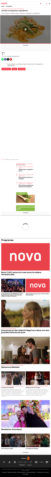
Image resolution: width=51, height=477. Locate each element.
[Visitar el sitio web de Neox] (15, 462)
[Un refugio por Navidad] (38, 440)
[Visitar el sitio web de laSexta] (9, 462)
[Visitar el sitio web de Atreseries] (31, 462)
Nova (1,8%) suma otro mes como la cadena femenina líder (21, 273)
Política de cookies (21, 472)
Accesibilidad (25, 474)
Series (2, 6)
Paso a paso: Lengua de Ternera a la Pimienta (26, 183)
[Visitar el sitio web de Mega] (25, 462)
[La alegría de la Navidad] (13, 378)
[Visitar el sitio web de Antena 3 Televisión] (4, 462)
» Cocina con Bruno (14, 159)
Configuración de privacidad (43, 472)
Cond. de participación (31, 472)
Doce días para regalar (7, 448)
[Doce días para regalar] (13, 440)
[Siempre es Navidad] (25, 350)
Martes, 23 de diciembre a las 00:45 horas (12, 386)
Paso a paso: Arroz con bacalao (26, 175)
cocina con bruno (6, 69)
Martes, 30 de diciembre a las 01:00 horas (12, 365)
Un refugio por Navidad (32, 448)
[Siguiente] (50, 0)
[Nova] (6, 3)
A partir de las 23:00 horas (8, 328)
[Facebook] (2, 54)
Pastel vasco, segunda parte (26, 167)
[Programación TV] (43, 3)
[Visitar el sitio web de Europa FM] (41, 462)
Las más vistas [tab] (20, 164)
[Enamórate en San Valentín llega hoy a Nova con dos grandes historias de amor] (25, 313)
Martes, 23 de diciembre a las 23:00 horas (37, 386)
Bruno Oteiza (22, 69)
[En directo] (40, 3)
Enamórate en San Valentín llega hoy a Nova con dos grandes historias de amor (25, 331)
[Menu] (49, 3)
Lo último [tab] (29, 164)
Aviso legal (4, 472)
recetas (14, 69)
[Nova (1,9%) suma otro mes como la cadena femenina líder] (38, 286)
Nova (2, 159)
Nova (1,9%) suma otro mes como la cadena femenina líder (37, 294)
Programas (9, 6)
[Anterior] (1, 0)
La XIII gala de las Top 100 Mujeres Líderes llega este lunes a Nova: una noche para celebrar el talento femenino (12, 295)
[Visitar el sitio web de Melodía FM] (47, 462)
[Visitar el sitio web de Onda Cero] (36, 462)
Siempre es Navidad (10, 367)
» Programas (7, 159)
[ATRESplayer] (46, 3)
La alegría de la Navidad (7, 387)
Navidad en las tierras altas (33, 387)
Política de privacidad (11, 472)
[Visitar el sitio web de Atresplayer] (22, 465)
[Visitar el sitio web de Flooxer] (29, 465)
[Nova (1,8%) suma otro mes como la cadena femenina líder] (25, 257)
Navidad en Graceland (11, 429)
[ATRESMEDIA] (25, 458)
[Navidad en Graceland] (25, 414)
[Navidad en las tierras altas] (38, 378)
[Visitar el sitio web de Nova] (20, 462)
